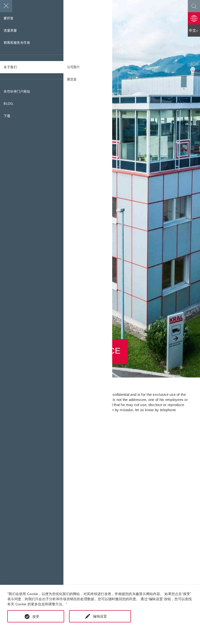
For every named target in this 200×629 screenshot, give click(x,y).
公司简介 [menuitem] (73, 67)
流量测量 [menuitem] (10, 30)
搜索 (194, 6)
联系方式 (194, 18)
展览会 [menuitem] (72, 79)
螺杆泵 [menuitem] (9, 18)
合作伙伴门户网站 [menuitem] (17, 91)
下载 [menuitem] (7, 116)
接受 (35, 617)
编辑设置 (100, 616)
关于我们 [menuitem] (10, 67)
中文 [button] (192, 30)
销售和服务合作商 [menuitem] (17, 42)
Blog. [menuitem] (9, 103)
